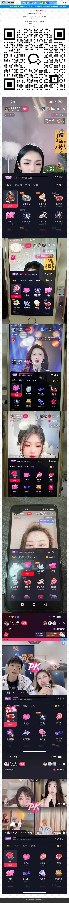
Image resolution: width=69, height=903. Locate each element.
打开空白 (65, 4)
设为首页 (65, 0)
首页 (6, 6)
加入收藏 (65, 2)
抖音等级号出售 (13, 6)
